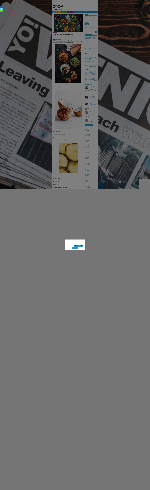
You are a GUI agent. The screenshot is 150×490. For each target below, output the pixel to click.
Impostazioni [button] (78, 245)
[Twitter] (1, 8)
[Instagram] (1, 11)
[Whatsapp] (1, 10)
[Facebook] (1, 7)
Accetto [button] (75, 248)
